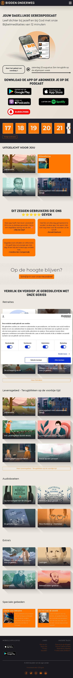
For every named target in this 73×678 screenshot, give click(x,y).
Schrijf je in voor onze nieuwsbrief (36, 276)
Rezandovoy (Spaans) (63, 648)
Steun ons (44, 646)
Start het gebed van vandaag (14, 69)
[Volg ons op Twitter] (31, 673)
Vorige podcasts (10, 137)
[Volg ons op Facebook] (26, 673)
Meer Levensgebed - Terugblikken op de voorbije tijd (36, 468)
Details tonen (62, 354)
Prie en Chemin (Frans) (63, 646)
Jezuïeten (44, 650)
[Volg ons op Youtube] (40, 673)
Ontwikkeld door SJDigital (35, 667)
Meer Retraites (36, 380)
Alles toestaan (59, 360)
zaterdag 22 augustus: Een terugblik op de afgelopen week (50, 68)
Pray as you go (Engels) (62, 644)
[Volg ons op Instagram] (35, 673)
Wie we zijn (43, 644)
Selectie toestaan (36, 360)
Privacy (44, 648)
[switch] (27, 346)
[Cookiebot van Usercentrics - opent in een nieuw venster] (62, 316)
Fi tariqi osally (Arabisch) (62, 650)
